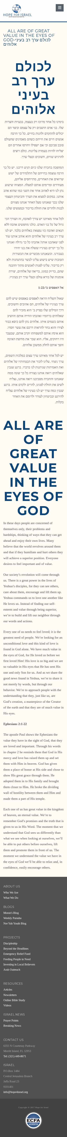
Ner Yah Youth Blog (14, 923)
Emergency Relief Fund (16, 954)
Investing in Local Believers (19, 964)
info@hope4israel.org (15, 1092)
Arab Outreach (11, 969)
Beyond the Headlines (15, 948)
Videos (7, 1005)
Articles (7, 989)
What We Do (10, 897)
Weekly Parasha (12, 918)
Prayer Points (10, 1020)
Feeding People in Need (17, 959)
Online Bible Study (14, 1000)
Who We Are (10, 892)
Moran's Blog (11, 913)
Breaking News (12, 1025)
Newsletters (10, 995)
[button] (60, 7)
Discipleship (10, 943)
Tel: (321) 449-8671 (14, 1056)
